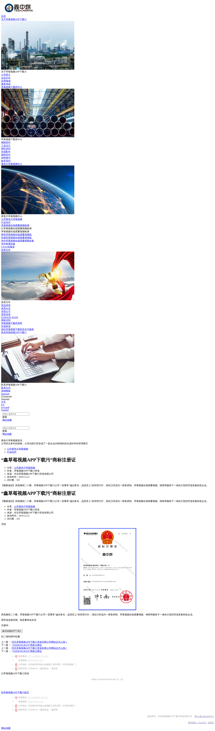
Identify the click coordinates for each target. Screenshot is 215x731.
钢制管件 (6, 142)
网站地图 (6, 728)
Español (5, 410)
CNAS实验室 (8, 247)
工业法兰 (6, 145)
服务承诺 (6, 84)
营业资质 (6, 305)
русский (5, 407)
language (5, 394)
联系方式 (6, 388)
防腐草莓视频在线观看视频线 (16, 237)
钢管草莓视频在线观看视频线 (16, 234)
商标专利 (6, 320)
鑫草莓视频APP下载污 (12, 631)
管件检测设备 (8, 244)
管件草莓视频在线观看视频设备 (17, 240)
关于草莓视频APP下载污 (14, 19)
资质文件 (6, 250)
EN (2, 404)
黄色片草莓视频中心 (11, 164)
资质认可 (6, 311)
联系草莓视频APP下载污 (14, 332)
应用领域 (6, 81)
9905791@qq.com (35, 660)
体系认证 (6, 308)
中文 (3, 402)
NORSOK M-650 (9, 317)
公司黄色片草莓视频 (11, 219)
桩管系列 (6, 161)
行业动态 (6, 222)
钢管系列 (6, 148)
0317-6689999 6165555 (38, 656)
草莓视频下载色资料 (11, 323)
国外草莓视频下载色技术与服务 (17, 329)
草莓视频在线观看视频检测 (15, 225)
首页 (3, 16)
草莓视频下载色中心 (11, 87)
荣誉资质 (6, 314)
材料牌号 (6, 157)
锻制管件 (6, 154)
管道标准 (6, 326)
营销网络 (6, 391)
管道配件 (6, 151)
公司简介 (6, 74)
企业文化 (6, 78)
